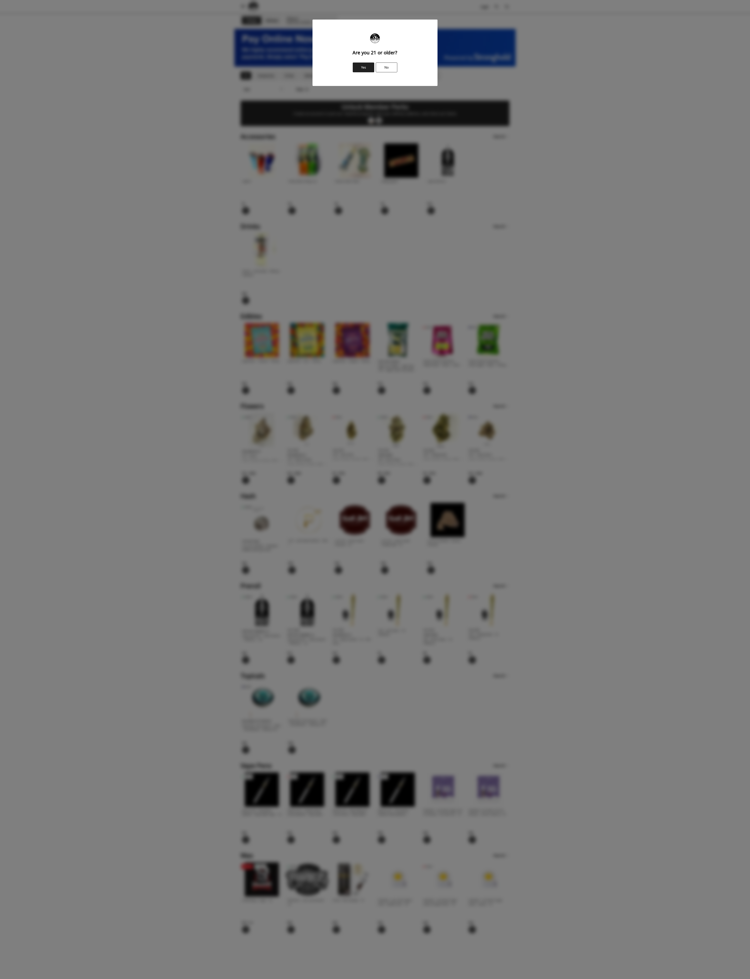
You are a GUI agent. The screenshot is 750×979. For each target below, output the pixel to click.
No (386, 67)
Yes (363, 67)
